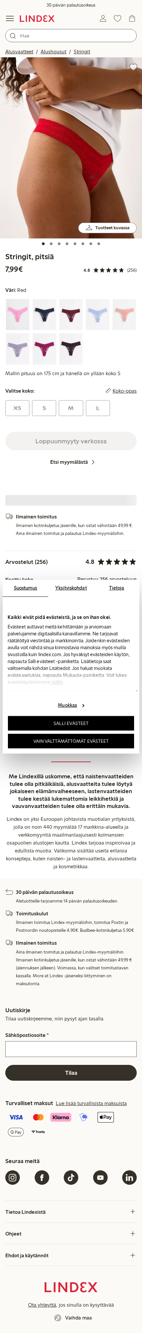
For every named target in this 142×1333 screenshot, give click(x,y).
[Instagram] (12, 1177)
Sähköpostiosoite (27, 1035)
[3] (59, 244)
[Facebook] (42, 1177)
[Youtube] (100, 1177)
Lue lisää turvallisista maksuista (91, 1103)
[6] (83, 244)
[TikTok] (71, 1177)
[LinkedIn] (129, 1177)
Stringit (82, 51)
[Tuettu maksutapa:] (71, 1125)
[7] (91, 244)
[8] (99, 244)
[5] (75, 244)
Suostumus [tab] (25, 588)
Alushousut (53, 51)
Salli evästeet (71, 723)
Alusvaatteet (19, 51)
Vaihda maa (78, 1318)
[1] (43, 244)
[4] (67, 244)
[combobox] (71, 35)
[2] (51, 244)
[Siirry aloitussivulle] (37, 18)
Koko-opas (125, 391)
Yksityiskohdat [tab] (71, 588)
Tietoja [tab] (116, 588)
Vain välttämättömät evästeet (71, 741)
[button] (71, 147)
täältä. (57, 682)
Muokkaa (67, 705)
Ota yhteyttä (42, 1305)
